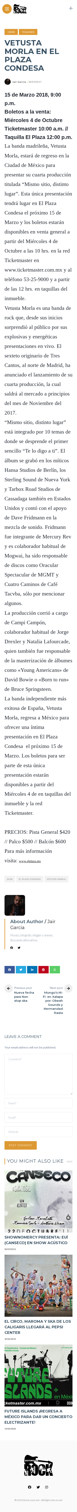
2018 (10, 879)
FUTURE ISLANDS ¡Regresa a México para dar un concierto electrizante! (38, 1417)
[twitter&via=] (21, 969)
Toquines (28, 32)
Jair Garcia (19, 81)
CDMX (11, 32)
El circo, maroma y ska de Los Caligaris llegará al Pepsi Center (38, 1327)
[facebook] (10, 969)
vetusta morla (56, 879)
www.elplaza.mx (30, 861)
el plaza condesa (30, 879)
